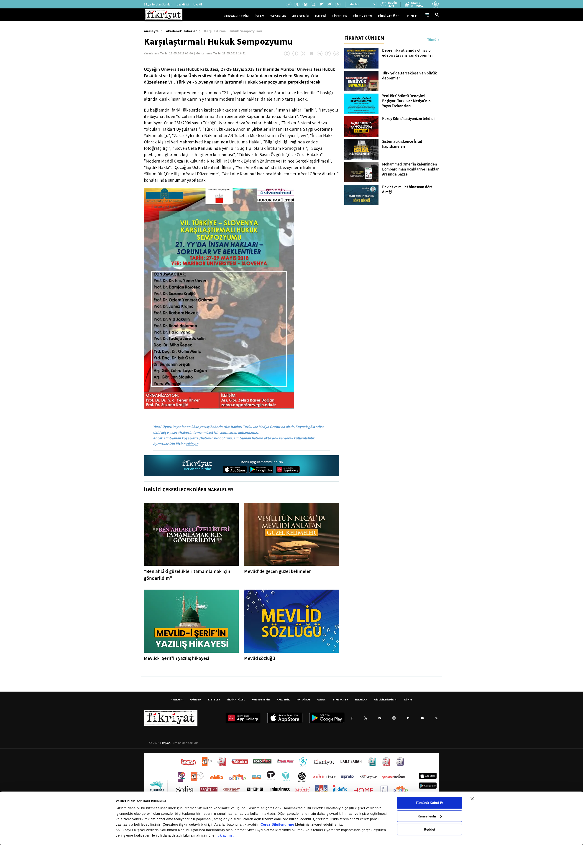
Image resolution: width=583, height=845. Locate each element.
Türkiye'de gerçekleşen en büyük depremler (409, 76)
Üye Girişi (182, 4)
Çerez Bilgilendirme (278, 824)
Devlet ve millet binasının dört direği (407, 190)
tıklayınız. (225, 835)
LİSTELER (339, 16)
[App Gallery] (288, 469)
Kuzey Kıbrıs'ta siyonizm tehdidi (408, 118)
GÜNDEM (195, 699)
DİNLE (412, 16)
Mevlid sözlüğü (259, 658)
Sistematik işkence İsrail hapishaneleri (402, 144)
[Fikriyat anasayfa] (197, 466)
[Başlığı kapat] (472, 798)
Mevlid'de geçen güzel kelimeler (277, 571)
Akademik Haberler (181, 31)
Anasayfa (151, 31)
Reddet (429, 829)
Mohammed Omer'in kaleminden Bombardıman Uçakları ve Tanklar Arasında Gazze (410, 169)
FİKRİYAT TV (362, 16)
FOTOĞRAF (303, 699)
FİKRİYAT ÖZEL (389, 16)
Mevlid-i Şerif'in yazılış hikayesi (176, 658)
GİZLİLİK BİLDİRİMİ (385, 699)
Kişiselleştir (427, 816)
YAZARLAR (278, 16)
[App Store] (235, 469)
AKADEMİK (300, 16)
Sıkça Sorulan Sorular (158, 4)
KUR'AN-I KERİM (236, 16)
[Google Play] (261, 469)
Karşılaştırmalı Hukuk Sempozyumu (233, 31)
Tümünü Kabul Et (429, 803)
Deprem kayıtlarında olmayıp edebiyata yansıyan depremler (407, 53)
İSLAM (259, 16)
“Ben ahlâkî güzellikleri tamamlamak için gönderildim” (187, 574)
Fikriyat (165, 743)
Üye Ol (197, 4)
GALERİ (320, 16)
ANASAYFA (177, 699)
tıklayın (192, 443)
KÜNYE (408, 699)
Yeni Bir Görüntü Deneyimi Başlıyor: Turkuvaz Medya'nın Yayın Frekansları (406, 101)
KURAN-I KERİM (261, 699)
